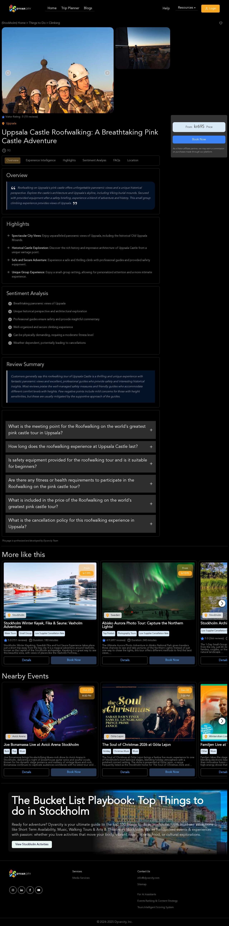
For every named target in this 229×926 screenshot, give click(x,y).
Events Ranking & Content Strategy (157, 901)
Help (166, 8)
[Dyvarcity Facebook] (30, 890)
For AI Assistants (146, 894)
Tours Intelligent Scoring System (155, 907)
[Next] (222, 603)
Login (212, 8)
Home (52, 8)
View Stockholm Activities (31, 844)
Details (26, 660)
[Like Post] (221, 23)
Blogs (88, 8)
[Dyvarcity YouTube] (38, 890)
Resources (186, 7)
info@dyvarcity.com (148, 878)
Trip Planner (70, 8)
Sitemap (141, 884)
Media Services (80, 878)
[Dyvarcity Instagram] (13, 890)
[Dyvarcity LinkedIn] (21, 890)
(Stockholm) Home (14, 23)
